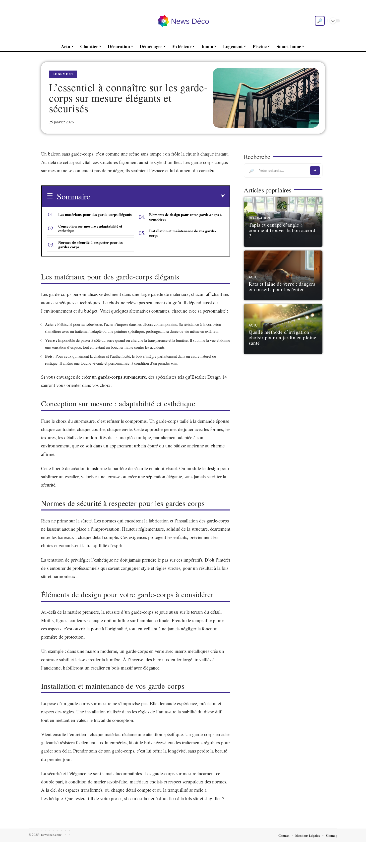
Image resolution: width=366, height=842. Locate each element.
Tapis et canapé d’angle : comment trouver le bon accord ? (282, 230)
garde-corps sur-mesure (122, 376)
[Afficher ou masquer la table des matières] (157, 196)
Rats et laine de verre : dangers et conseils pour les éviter (282, 286)
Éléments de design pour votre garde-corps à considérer (185, 217)
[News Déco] (183, 21)
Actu (253, 277)
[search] (320, 21)
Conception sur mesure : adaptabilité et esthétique (90, 228)
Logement (63, 74)
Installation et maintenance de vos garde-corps (182, 233)
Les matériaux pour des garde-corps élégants (95, 214)
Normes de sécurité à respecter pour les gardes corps (90, 245)
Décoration (259, 218)
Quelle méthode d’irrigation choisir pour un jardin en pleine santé (282, 337)
